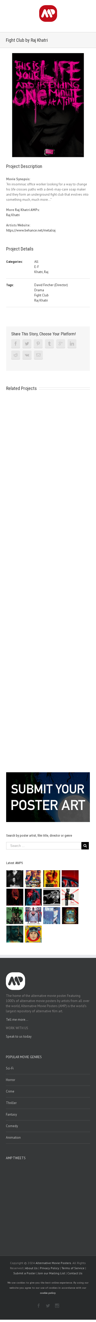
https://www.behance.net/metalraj (31, 230)
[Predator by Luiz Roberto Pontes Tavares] (15, 915)
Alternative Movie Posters (53, 1263)
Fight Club (41, 295)
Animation (13, 1137)
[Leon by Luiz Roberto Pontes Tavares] (70, 897)
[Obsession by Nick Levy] (52, 878)
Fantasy (11, 1114)
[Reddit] (15, 354)
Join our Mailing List (51, 1273)
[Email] (38, 354)
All (36, 261)
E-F (36, 267)
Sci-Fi (10, 1068)
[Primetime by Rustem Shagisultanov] (52, 915)
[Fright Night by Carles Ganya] (52, 897)
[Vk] (27, 354)
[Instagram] (57, 1306)
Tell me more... (17, 1019)
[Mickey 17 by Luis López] (33, 934)
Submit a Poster (24, 1273)
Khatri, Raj (41, 272)
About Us (31, 1268)
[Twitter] (27, 343)
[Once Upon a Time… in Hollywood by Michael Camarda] (33, 878)
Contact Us (74, 1273)
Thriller (11, 1103)
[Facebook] (15, 343)
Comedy (12, 1126)
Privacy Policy (49, 1268)
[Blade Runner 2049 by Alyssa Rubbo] (15, 934)
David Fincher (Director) (51, 285)
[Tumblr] (49, 343)
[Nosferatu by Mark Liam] (15, 878)
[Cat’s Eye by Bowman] (70, 915)
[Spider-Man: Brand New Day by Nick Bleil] (33, 915)
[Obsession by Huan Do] (70, 878)
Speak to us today (18, 1036)
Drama (39, 290)
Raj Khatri (13, 215)
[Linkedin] (72, 343)
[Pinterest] (38, 343)
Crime (10, 1091)
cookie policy (47, 1293)
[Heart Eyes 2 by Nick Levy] (33, 897)
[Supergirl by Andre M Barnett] (15, 897)
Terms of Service (72, 1268)
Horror (10, 1080)
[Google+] (60, 343)
